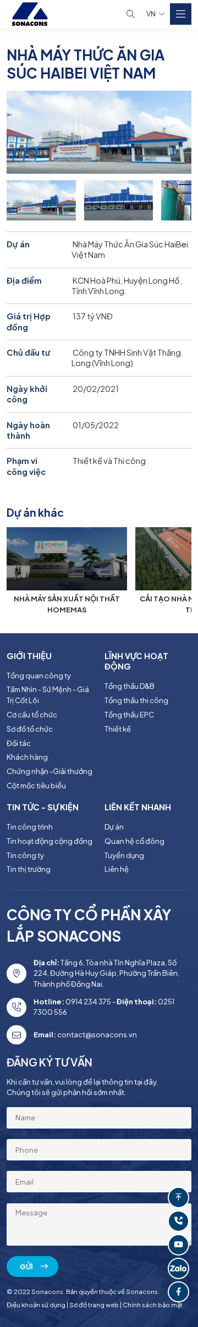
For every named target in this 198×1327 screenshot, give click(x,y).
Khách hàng (27, 757)
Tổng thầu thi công (136, 700)
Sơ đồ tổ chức (30, 729)
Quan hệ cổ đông (134, 841)
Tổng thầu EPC (129, 714)
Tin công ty (25, 855)
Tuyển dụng (124, 855)
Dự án (114, 826)
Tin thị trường (29, 869)
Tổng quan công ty (39, 675)
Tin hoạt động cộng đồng (49, 841)
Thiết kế (118, 729)
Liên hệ (117, 869)
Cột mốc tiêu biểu (36, 785)
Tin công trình (30, 826)
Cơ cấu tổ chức (32, 714)
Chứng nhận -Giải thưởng (49, 771)
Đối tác (19, 743)
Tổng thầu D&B (130, 686)
